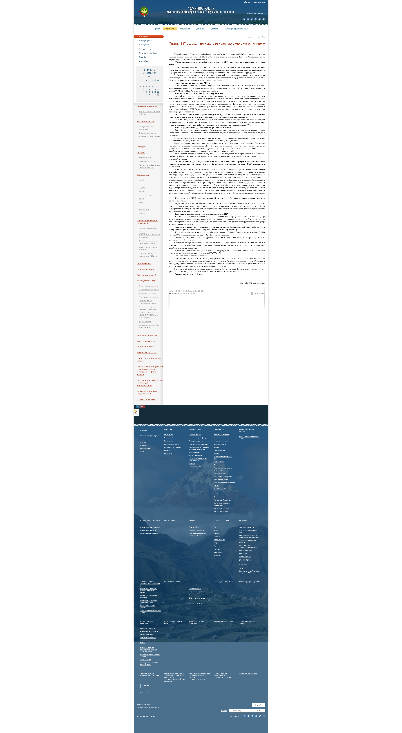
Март (149, 76)
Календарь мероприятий (149, 71)
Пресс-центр (250, 37)
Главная (242, 37)
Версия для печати (259, 293)
